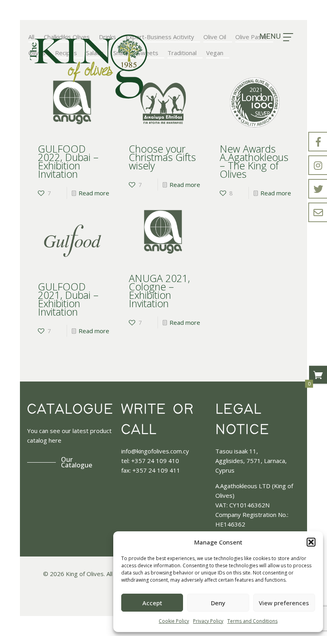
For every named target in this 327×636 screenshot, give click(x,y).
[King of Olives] (88, 66)
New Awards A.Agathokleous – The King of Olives (254, 161)
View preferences (284, 603)
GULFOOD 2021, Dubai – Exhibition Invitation (68, 299)
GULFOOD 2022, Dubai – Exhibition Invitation (68, 161)
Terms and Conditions (252, 621)
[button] (311, 542)
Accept (152, 603)
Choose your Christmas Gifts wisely (162, 157)
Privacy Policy (208, 621)
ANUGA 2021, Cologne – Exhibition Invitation (159, 290)
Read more (94, 193)
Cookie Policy (174, 621)
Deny (218, 603)
